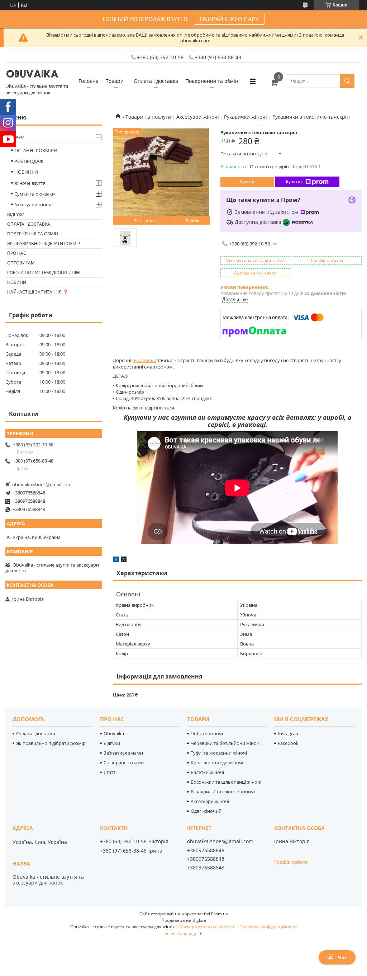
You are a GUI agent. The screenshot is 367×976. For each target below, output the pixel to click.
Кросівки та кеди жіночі (217, 762)
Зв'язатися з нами (123, 753)
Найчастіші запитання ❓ (37, 292)
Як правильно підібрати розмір (43, 243)
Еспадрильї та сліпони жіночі (223, 791)
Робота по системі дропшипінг (44, 272)
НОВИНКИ (26, 172)
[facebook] (116, 560)
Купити (247, 181)
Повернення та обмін (211, 81)
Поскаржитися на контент (207, 927)
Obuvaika (114, 733)
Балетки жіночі (207, 772)
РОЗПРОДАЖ (28, 161)
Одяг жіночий (206, 811)
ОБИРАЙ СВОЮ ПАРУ (229, 19)
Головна (88, 81)
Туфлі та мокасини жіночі (219, 753)
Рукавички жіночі (245, 116)
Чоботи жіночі (207, 733)
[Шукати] (347, 81)
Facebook (288, 743)
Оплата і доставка (156, 81)
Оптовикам (21, 263)
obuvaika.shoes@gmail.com (42, 484)
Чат (342, 957)
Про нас (16, 253)
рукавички (144, 360)
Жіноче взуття (30, 183)
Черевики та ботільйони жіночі (226, 743)
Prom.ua (219, 914)
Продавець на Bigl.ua (183, 920)
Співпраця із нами (124, 762)
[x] (124, 560)
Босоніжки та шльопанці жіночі (226, 782)
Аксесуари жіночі (197, 116)
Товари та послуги (148, 116)
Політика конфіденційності (268, 927)
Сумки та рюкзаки (34, 194)
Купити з (295, 181)
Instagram (289, 733)
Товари (115, 81)
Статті (110, 772)
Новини (16, 282)
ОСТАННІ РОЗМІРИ (35, 150)
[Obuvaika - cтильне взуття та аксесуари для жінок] (32, 74)
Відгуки (15, 214)
